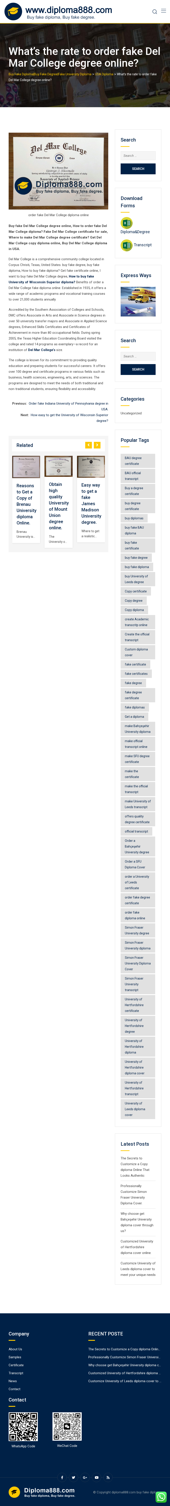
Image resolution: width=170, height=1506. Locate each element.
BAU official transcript (133, 476)
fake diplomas (135, 707)
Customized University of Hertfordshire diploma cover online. (137, 1247)
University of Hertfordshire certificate (134, 1005)
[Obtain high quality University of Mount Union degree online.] (58, 466)
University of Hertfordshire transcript (134, 1088)
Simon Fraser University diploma (138, 945)
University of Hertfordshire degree (134, 1025)
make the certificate (132, 774)
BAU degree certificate (133, 461)
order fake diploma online (135, 915)
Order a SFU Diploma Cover (135, 864)
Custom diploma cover (136, 652)
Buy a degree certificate (134, 491)
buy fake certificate (132, 545)
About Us (15, 1349)
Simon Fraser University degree (137, 930)
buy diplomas (134, 518)
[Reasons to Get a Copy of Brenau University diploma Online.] (26, 467)
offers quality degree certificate (137, 819)
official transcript (136, 831)
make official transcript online (136, 744)
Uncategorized (131, 413)
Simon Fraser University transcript (134, 984)
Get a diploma (134, 716)
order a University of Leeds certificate (137, 882)
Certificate (16, 1365)
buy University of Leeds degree (136, 579)
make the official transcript (136, 789)
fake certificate (135, 664)
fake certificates (136, 673)
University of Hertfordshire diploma (134, 1046)
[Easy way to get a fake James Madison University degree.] (91, 466)
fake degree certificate (133, 695)
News (13, 1381)
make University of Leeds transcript (138, 804)
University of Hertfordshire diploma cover (135, 1067)
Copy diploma (134, 610)
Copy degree (134, 600)
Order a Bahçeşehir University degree (137, 846)
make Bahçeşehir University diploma (138, 729)
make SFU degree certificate (137, 759)
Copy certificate (136, 591)
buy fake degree (136, 557)
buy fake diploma (137, 567)
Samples (15, 1357)
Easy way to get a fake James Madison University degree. (91, 503)
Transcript (143, 245)
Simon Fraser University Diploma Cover (138, 963)
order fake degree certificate (137, 900)
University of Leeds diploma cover (135, 1109)
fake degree (133, 683)
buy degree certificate (133, 506)
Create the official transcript (137, 637)
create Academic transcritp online (137, 622)
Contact (14, 1389)
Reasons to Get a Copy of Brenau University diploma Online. (27, 504)
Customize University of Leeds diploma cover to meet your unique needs (138, 1269)
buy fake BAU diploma (134, 530)
